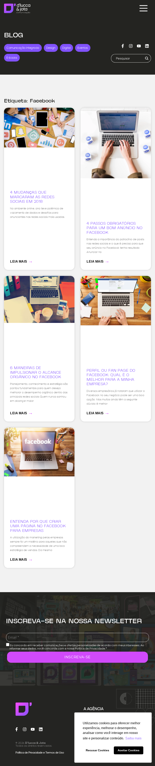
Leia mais (21, 261)
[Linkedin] (147, 46)
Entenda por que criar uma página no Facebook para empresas (38, 526)
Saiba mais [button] (133, 738)
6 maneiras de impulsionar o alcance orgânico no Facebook (35, 372)
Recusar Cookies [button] (97, 750)
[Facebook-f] (123, 46)
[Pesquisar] (146, 58)
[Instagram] (131, 46)
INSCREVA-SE (77, 657)
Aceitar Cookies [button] (128, 750)
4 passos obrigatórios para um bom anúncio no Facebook (114, 228)
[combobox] (126, 58)
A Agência (94, 708)
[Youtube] (139, 46)
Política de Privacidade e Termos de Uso (40, 752)
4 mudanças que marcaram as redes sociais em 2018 (32, 197)
